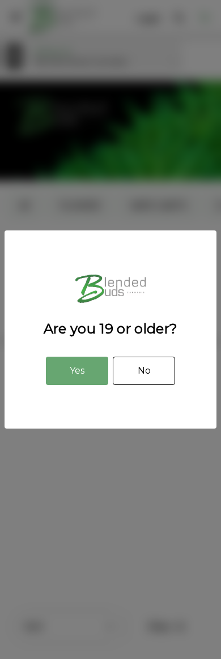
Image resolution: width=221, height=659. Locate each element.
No (144, 370)
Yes (77, 370)
